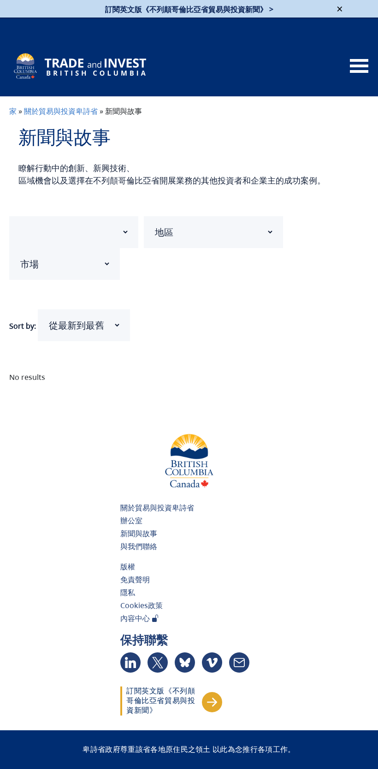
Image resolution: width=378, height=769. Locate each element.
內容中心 (136, 618)
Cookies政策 (141, 605)
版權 (127, 567)
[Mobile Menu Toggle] (359, 66)
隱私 (127, 592)
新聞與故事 (138, 533)
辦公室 (131, 520)
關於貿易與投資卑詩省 (61, 111)
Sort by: (22, 326)
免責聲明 (135, 579)
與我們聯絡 (138, 546)
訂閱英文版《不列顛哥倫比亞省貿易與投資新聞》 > (189, 9)
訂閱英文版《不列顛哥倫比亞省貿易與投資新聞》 (160, 700)
